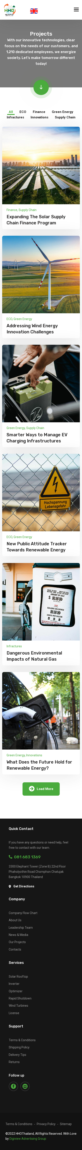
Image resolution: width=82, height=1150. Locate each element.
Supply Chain (28, 210)
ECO (9, 319)
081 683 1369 (26, 856)
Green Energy (23, 319)
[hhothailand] (9, 10)
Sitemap (66, 1124)
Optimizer (16, 991)
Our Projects (17, 942)
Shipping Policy (19, 1047)
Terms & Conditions (22, 1040)
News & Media (18, 935)
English (34, 11)
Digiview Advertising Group (27, 1138)
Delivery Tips (17, 1054)
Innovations (34, 755)
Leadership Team (21, 927)
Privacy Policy (46, 1124)
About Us (15, 920)
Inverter (14, 983)
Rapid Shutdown (20, 998)
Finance (12, 210)
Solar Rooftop (18, 976)
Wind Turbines (18, 1005)
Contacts (15, 949)
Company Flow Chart (23, 913)
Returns (14, 1062)
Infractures (14, 646)
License (14, 1013)
